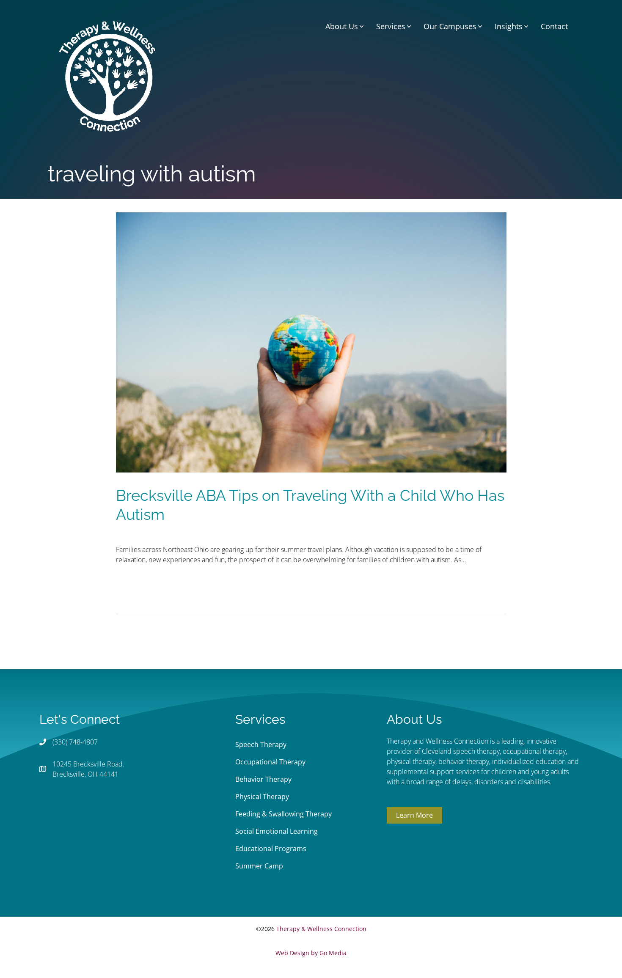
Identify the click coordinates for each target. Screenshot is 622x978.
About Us (341, 26)
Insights (509, 26)
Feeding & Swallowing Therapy (283, 814)
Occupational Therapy (270, 761)
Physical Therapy (262, 796)
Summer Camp (259, 866)
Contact (554, 26)
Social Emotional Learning (276, 831)
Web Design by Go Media (311, 953)
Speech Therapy (260, 744)
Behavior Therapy (263, 779)
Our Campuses (450, 26)
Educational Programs (270, 848)
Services (390, 26)
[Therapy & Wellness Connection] (107, 75)
